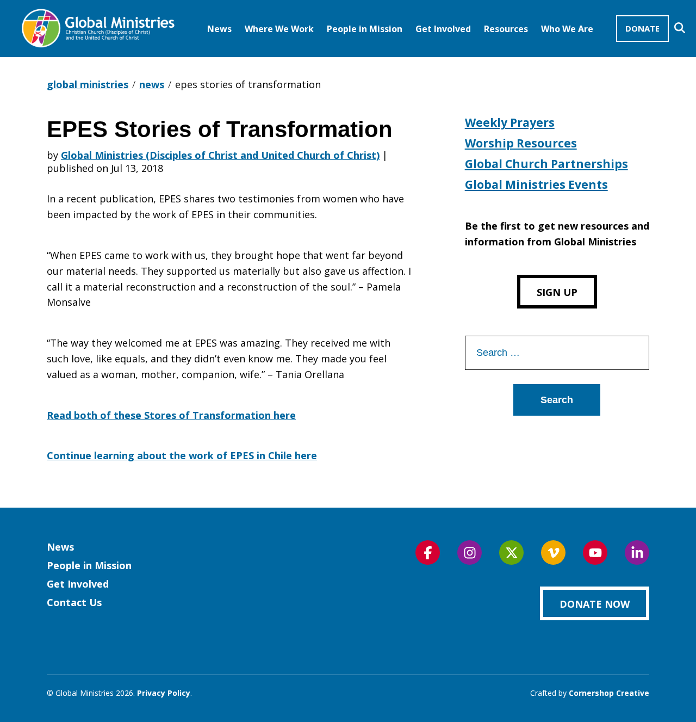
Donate (642, 28)
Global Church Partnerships (546, 163)
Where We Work (279, 29)
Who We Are (567, 29)
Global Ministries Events (536, 184)
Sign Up (557, 292)
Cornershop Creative (609, 693)
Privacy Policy (163, 693)
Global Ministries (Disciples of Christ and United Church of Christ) (220, 155)
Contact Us (74, 602)
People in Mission (364, 29)
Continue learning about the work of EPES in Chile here (182, 455)
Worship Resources (521, 143)
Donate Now (595, 603)
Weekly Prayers (510, 122)
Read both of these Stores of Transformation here (171, 415)
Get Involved (443, 29)
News (219, 29)
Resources (506, 29)
